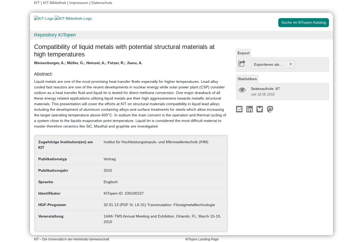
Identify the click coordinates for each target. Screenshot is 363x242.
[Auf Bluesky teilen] (261, 109)
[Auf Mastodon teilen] (270, 109)
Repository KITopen (55, 35)
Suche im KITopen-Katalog (303, 22)
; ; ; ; (88, 63)
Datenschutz (101, 3)
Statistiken (247, 79)
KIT (37, 3)
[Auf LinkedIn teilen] (250, 109)
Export (244, 53)
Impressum (78, 3)
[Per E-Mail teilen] (240, 109)
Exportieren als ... (271, 64)
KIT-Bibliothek (55, 3)
